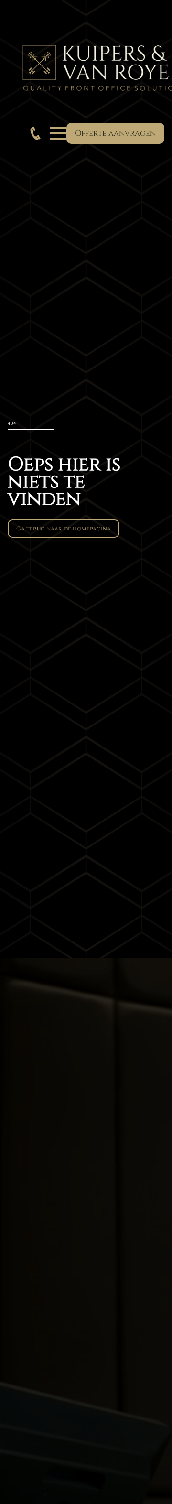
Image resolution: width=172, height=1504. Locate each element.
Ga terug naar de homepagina (63, 528)
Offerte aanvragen (115, 133)
